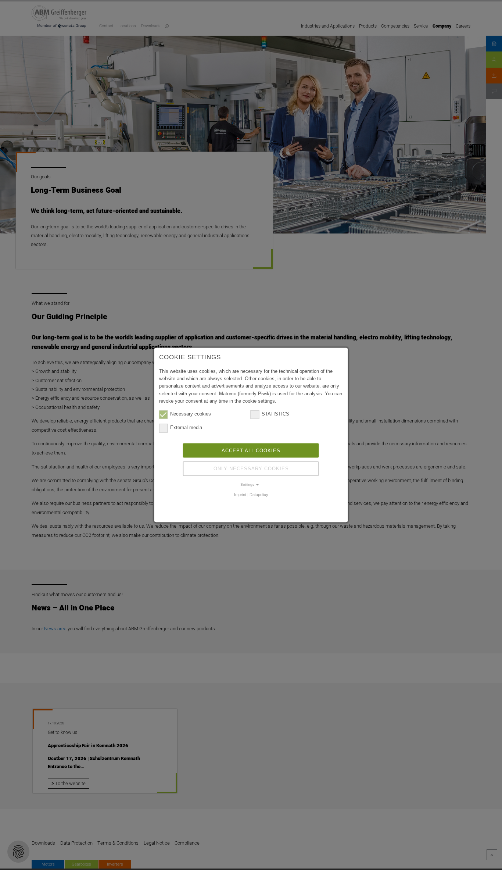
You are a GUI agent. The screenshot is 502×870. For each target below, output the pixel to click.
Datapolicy (259, 494)
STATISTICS (275, 414)
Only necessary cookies (251, 468)
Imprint (240, 494)
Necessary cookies (190, 414)
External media (186, 427)
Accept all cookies (251, 450)
